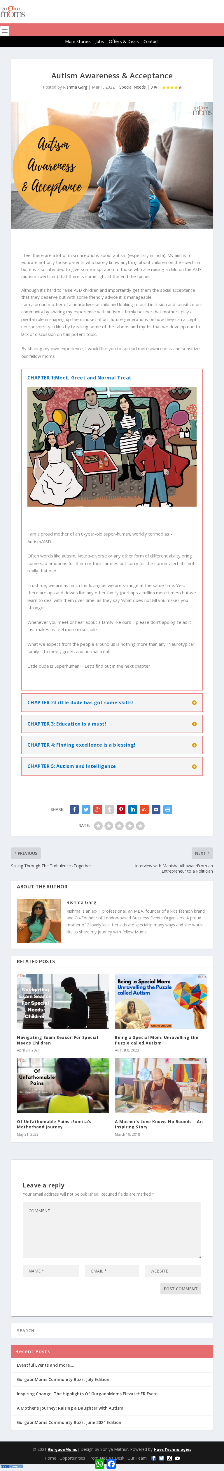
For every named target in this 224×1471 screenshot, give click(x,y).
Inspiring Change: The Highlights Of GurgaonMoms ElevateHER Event (87, 1393)
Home (50, 1458)
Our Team (137, 1458)
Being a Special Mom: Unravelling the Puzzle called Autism (156, 1040)
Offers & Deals (124, 41)
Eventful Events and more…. (45, 1365)
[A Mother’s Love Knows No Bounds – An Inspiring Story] (161, 1085)
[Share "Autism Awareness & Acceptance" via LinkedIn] (133, 809)
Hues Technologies (172, 1449)
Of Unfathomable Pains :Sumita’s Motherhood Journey (54, 1124)
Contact (151, 41)
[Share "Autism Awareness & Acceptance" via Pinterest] (121, 809)
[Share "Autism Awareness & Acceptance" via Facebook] (74, 809)
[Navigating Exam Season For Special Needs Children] (63, 1001)
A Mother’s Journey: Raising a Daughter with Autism (70, 1408)
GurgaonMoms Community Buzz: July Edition (63, 1379)
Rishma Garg (75, 87)
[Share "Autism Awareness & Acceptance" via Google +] (98, 809)
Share (123, 1461)
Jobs (99, 41)
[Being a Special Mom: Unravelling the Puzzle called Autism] (161, 1001)
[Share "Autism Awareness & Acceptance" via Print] (168, 809)
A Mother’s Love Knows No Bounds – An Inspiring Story (159, 1124)
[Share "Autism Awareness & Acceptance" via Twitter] (86, 809)
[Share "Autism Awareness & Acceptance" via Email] (156, 809)
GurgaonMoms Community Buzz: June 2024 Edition (69, 1422)
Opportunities (72, 1458)
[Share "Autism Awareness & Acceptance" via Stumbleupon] (144, 809)
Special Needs (132, 87)
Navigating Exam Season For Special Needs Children (57, 1040)
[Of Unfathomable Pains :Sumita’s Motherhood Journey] (63, 1085)
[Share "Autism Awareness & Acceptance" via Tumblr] (109, 809)
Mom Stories (78, 41)
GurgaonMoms (62, 1449)
